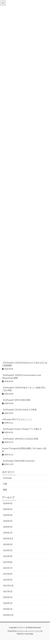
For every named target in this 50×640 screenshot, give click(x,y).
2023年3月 (7, 550)
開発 (5, 490)
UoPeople (7, 478)
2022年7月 (7, 568)
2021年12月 (8, 585)
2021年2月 (7, 591)
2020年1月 (7, 609)
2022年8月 (7, 562)
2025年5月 (7, 527)
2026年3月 (7, 515)
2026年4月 (7, 509)
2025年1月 (7, 533)
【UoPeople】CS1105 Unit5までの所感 (19, 409)
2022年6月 (7, 574)
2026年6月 (7, 503)
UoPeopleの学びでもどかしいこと (17, 419)
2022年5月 (7, 580)
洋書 (5, 484)
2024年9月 (7, 544)
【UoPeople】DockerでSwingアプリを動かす (22, 429)
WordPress (21, 631)
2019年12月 (8, 615)
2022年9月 (7, 556)
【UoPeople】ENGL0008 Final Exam (18, 461)
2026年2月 (7, 521)
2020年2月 (7, 603)
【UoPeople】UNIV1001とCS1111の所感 (20, 439)
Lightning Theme (33, 631)
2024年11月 (8, 538)
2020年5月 (7, 597)
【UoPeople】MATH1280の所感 (16, 400)
